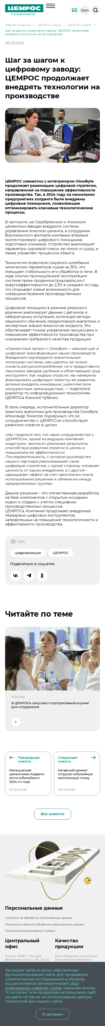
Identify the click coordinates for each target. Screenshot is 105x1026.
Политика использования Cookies (30, 931)
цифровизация (28, 553)
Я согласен (52, 1014)
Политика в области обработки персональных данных (45, 924)
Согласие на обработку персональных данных (38, 918)
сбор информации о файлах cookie (42, 985)
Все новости (52, 814)
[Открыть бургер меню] (50, 6)
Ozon (85, 10)
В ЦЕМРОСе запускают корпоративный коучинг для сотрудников (50, 705)
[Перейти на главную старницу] (24, 10)
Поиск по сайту (95, 10)
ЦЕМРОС (61, 553)
